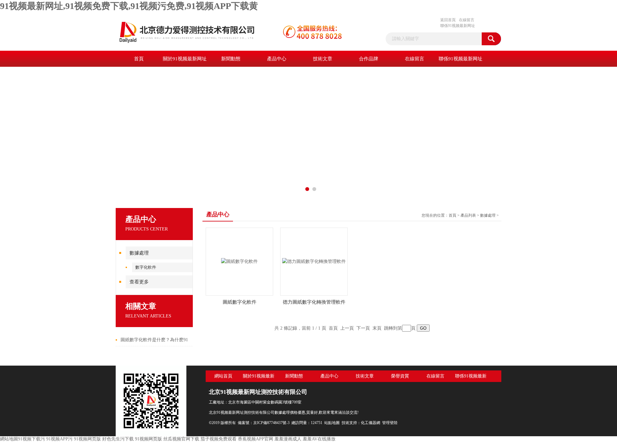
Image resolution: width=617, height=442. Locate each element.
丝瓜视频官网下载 (181, 439)
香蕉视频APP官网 (255, 439)
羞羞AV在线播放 (319, 439)
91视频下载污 (31, 439)
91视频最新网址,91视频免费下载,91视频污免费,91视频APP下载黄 (129, 6)
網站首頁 (223, 376)
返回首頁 (448, 20)
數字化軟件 (145, 267)
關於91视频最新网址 (185, 58)
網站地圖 (9, 439)
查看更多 (139, 281)
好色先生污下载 (118, 439)
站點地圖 (332, 422)
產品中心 (276, 58)
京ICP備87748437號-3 (271, 422)
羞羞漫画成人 (287, 439)
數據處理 (139, 253)
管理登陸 (390, 422)
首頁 (139, 58)
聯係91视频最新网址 (457, 25)
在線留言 (466, 20)
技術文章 (322, 58)
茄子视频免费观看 (219, 439)
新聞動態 (230, 58)
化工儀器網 (370, 422)
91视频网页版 (87, 439)
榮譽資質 (400, 376)
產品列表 (468, 215)
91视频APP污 (59, 439)
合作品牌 (368, 58)
